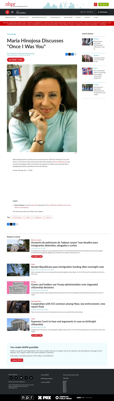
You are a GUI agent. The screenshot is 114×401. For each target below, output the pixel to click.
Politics (96, 68)
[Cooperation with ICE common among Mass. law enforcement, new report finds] (18, 307)
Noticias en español (36, 240)
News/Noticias (10, 17)
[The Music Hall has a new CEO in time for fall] (87, 58)
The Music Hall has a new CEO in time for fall (99, 59)
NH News (96, 39)
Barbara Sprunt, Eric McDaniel (38, 269)
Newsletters (23, 17)
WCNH (65, 381)
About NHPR (68, 17)
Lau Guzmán (34, 248)
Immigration (38, 217)
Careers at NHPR (45, 382)
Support (104, 4)
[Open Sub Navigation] (17, 17)
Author (28, 217)
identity (48, 217)
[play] (7, 12)
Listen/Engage (55, 17)
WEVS (64, 392)
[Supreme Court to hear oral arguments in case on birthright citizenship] (18, 324)
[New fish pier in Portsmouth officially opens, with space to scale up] (87, 41)
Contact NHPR (45, 375)
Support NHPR (16, 360)
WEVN (64, 388)
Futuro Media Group (60, 162)
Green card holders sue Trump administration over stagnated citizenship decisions (64, 286)
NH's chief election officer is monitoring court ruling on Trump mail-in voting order (99, 74)
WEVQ (65, 390)
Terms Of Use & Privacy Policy (71, 375)
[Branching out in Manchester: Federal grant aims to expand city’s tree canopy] (87, 87)
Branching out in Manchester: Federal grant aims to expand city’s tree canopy (99, 90)
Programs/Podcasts (39, 17)
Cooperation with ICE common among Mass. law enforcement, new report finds (68, 305)
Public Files (66, 378)
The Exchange (11, 34)
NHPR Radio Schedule (46, 378)
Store (96, 17)
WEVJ (64, 386)
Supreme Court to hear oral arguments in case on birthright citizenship (63, 323)
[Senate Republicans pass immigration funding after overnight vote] (18, 270)
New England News (36, 301)
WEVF (64, 384)
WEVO (65, 389)
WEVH (64, 385)
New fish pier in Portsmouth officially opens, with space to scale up (99, 45)
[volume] (12, 12)
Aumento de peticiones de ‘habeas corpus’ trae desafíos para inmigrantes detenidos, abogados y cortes (64, 244)
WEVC (64, 382)
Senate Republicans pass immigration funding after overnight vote (67, 267)
